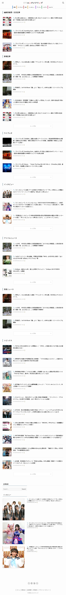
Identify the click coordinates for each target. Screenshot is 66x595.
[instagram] (32, 583)
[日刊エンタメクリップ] (33, 3)
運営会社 (23, 590)
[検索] (37, 583)
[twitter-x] (29, 583)
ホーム (18, 590)
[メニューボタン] (3, 3)
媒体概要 (29, 590)
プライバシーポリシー (44, 590)
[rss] (34, 583)
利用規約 (35, 590)
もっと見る (33, 126)
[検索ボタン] (63, 3)
